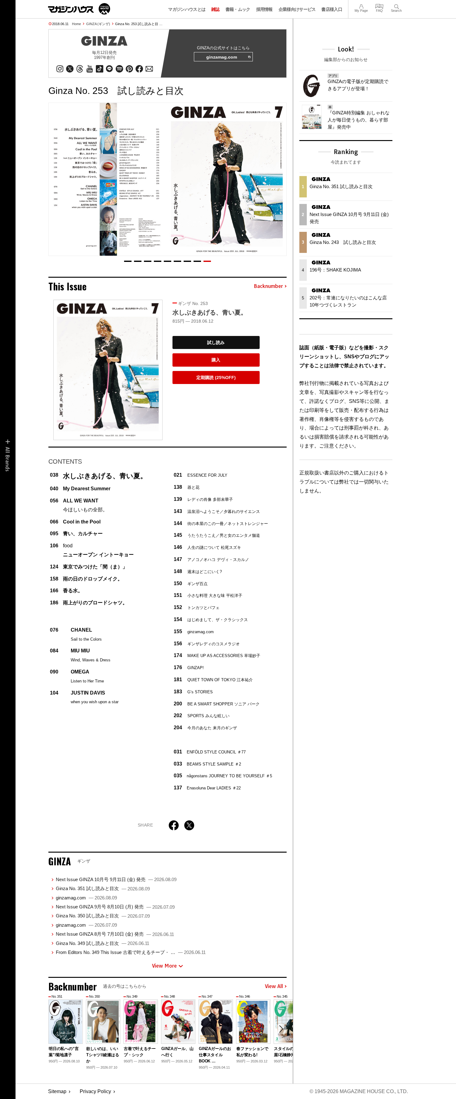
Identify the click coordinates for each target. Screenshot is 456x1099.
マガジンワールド (79, 9)
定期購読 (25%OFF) (216, 377)
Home (76, 24)
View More (164, 966)
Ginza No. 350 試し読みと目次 (103, 915)
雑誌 (215, 9)
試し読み (216, 342)
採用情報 (264, 9)
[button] (128, 261)
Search (396, 5)
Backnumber (268, 286)
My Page (361, 5)
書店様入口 (331, 9)
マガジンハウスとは (186, 9)
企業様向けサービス (297, 9)
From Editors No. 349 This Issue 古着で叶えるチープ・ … (131, 952)
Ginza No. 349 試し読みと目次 (102, 943)
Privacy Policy (95, 1091)
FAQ (379, 5)
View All (274, 986)
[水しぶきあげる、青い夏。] (108, 370)
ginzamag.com (221, 57)
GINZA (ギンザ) (98, 24)
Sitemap (57, 1091)
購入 (216, 359)
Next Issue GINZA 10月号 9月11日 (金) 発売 (116, 879)
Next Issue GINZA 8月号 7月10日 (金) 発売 (115, 934)
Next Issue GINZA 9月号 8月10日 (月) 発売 (115, 906)
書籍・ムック (238, 9)
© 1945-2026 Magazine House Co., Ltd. (359, 1091)
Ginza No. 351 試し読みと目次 (103, 888)
